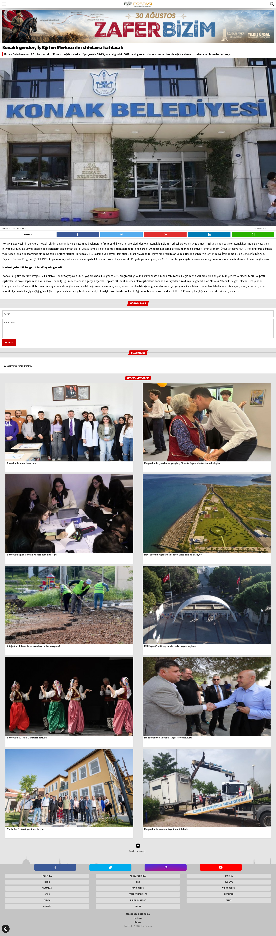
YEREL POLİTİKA (138, 876)
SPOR (47, 894)
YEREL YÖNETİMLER (138, 894)
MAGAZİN (47, 906)
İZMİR (47, 882)
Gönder (9, 342)
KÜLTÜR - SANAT (138, 900)
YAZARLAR (47, 888)
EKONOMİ (229, 894)
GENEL (229, 900)
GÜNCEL (229, 876)
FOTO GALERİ (137, 888)
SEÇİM (138, 906)
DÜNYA (47, 900)
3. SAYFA (229, 882)
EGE (138, 882)
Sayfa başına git (138, 851)
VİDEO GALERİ (228, 888)
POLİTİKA (47, 876)
